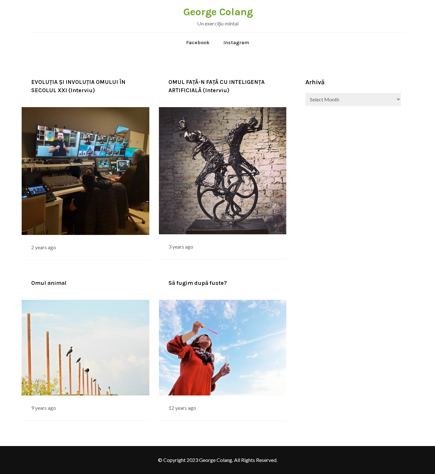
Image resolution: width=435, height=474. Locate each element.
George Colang (218, 12)
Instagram (236, 42)
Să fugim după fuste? (197, 282)
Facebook (198, 42)
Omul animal (49, 282)
